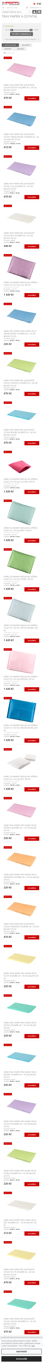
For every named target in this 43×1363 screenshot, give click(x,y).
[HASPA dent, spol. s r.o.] (11, 3)
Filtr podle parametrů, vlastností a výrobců (20, 39)
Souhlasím (21, 1359)
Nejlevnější (26, 45)
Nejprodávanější (10, 45)
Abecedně (20, 49)
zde (33, 1346)
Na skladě (10, 26)
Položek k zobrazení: (21, 34)
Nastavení (21, 1351)
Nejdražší (8, 49)
